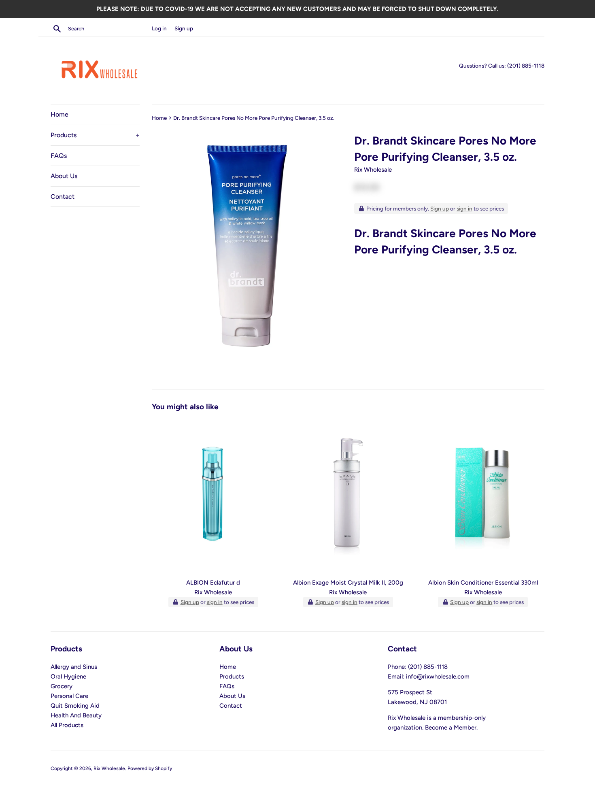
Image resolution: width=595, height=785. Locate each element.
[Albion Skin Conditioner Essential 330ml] (483, 496)
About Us (64, 176)
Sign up (183, 28)
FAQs (59, 156)
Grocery (61, 686)
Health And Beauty (76, 715)
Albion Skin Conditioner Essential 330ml (483, 582)
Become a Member (450, 727)
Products (95, 135)
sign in (464, 208)
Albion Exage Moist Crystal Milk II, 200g (348, 582)
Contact (62, 196)
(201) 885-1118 (525, 65)
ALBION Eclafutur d (213, 582)
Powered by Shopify (150, 768)
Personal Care (69, 696)
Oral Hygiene (68, 676)
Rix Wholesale (109, 768)
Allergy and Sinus (74, 666)
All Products (67, 725)
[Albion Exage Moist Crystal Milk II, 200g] (348, 496)
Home (59, 114)
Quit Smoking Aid (75, 705)
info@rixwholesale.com (438, 676)
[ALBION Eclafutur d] (213, 496)
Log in (159, 28)
